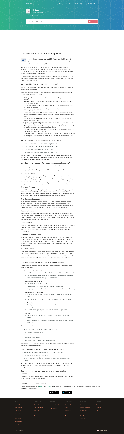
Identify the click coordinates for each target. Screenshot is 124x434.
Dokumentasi (68, 410)
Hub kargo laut (18, 421)
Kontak (82, 3)
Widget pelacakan (69, 415)
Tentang (98, 404)
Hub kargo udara (19, 424)
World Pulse (83, 415)
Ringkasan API (68, 404)
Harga (66, 413)
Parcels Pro (63, 3)
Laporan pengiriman (85, 407)
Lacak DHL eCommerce (20, 415)
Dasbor (66, 407)
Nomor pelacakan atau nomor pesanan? (55, 407)
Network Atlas (83, 410)
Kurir (71, 3)
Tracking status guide (55, 404)
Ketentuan (98, 407)
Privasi (97, 410)
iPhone (41, 386)
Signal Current (83, 418)
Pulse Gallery (83, 413)
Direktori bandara (38, 404)
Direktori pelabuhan (38, 407)
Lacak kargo (18, 418)
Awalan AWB (37, 410)
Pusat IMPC (37, 413)
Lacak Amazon (18, 407)
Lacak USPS (17, 404)
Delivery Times (83, 404)
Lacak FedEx (18, 410)
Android (49, 386)
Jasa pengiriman (38, 415)
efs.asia (36, 15)
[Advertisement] (62, 40)
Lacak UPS (17, 413)
